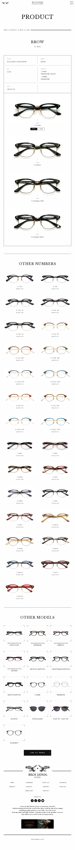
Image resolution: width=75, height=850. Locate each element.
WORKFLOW (29, 791)
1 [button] (33, 129)
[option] (37, 109)
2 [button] (41, 129)
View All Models (37, 753)
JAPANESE (62, 783)
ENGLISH (63, 787)
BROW (21, 30)
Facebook (32, 800)
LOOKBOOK (29, 783)
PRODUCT (13, 30)
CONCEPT (29, 787)
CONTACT (46, 791)
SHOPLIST (46, 783)
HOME (6, 30)
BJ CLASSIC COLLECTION (37, 3)
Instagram (39, 800)
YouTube (42, 800)
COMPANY (46, 787)
